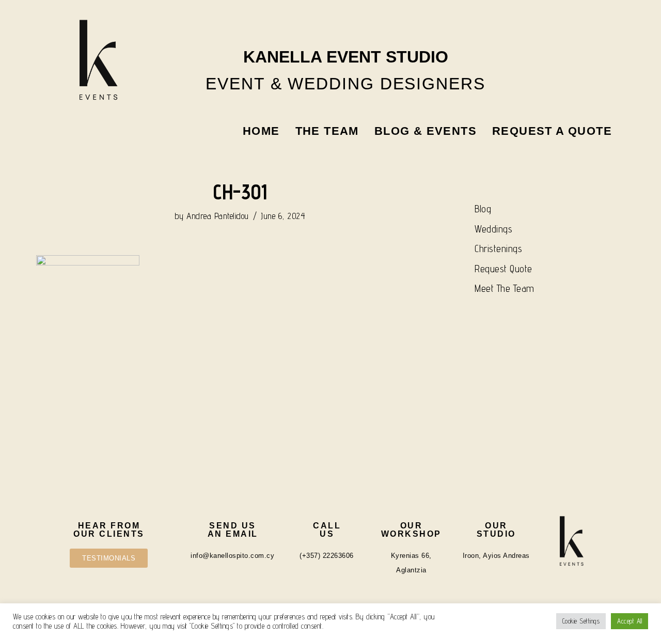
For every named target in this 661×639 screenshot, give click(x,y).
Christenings (498, 248)
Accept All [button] (629, 621)
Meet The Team (504, 288)
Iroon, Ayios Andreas (496, 555)
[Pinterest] (601, 27)
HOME (261, 130)
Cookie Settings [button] (581, 621)
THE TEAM (327, 130)
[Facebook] (573, 27)
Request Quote (503, 268)
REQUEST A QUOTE (552, 130)
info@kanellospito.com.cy (232, 555)
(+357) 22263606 (327, 555)
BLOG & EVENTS (425, 130)
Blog (483, 208)
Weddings (493, 229)
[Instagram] (546, 27)
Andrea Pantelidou (217, 216)
